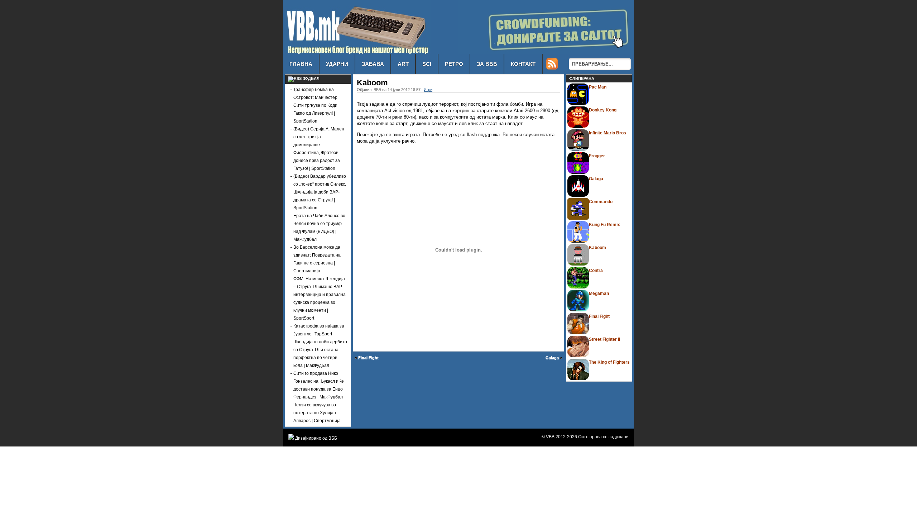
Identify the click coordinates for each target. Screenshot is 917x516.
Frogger (597, 155)
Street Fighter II (604, 339)
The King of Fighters (609, 362)
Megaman (599, 293)
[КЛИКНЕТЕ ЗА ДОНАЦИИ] (546, 52)
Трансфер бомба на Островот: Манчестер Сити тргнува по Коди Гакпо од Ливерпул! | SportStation (315, 105)
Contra (596, 270)
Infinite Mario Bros (607, 132)
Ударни (337, 64)
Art (403, 64)
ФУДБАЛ (311, 78)
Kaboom (597, 247)
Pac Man (597, 87)
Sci (426, 64)
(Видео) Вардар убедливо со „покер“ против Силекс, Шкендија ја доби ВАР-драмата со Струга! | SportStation (319, 192)
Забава (373, 64)
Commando (601, 201)
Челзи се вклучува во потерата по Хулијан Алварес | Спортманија (317, 412)
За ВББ (487, 64)
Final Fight (368, 357)
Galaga (552, 357)
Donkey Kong (602, 110)
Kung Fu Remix (604, 224)
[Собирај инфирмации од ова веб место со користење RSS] (295, 78)
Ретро (454, 64)
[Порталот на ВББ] (357, 52)
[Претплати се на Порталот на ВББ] (552, 67)
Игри (428, 89)
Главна (300, 64)
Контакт (523, 64)
